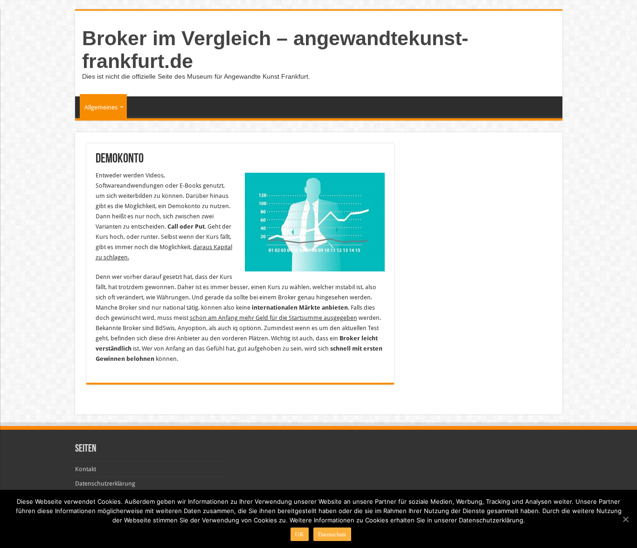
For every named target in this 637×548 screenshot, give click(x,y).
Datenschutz (332, 534)
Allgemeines (101, 107)
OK (299, 534)
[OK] (625, 519)
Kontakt (85, 469)
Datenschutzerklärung (105, 483)
